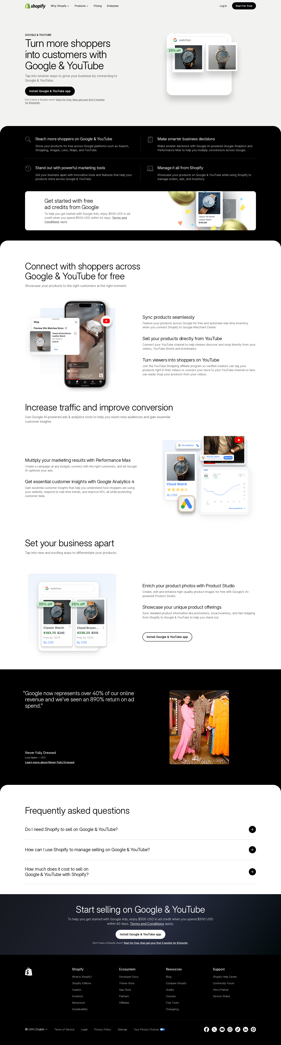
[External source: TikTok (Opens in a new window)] (237, 1029)
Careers (76, 989)
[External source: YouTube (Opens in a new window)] (222, 1029)
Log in (223, 5)
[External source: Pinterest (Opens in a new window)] (253, 1029)
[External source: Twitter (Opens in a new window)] (214, 1029)
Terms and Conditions (147, 924)
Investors (77, 996)
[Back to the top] (28, 972)
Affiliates (124, 1002)
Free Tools (172, 1002)
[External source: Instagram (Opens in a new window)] (230, 1029)
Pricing (98, 5)
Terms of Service (64, 1029)
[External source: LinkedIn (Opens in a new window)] (245, 1029)
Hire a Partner (221, 989)
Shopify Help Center (225, 976)
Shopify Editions (81, 983)
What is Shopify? (82, 976)
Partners (124, 996)
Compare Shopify (176, 983)
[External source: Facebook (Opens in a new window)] (206, 1029)
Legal (84, 1029)
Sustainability (80, 1009)
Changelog (172, 1009)
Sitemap (122, 1029)
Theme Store (126, 983)
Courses (171, 996)
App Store (125, 989)
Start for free (244, 5)
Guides (170, 989)
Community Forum (223, 983)
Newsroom (78, 1002)
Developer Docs (128, 976)
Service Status (221, 996)
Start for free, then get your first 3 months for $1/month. (156, 943)
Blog (168, 976)
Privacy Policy (102, 1029)
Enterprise (113, 5)
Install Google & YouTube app (50, 91)
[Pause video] (148, 120)
